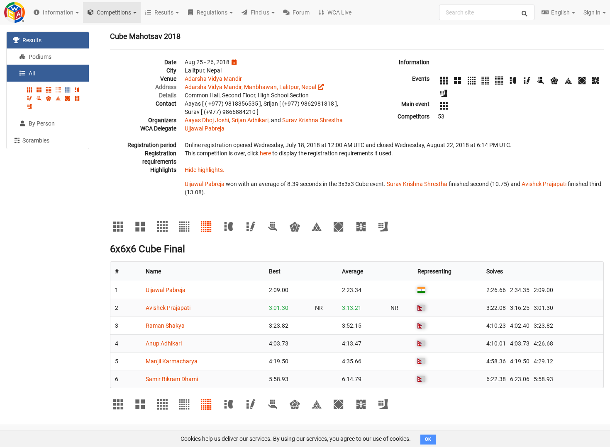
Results (31, 40)
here (265, 153)
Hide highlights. (204, 170)
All (31, 73)
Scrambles (35, 140)
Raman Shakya (165, 325)
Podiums (39, 56)
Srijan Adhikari (250, 120)
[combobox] (486, 12)
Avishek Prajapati (544, 184)
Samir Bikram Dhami (172, 379)
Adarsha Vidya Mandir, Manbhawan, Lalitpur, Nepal (250, 87)
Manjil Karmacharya (172, 361)
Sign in (592, 12)
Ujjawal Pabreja (204, 128)
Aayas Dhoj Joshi (207, 120)
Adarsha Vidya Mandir (213, 78)
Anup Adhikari (164, 343)
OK (428, 439)
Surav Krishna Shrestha (312, 120)
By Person (41, 123)
